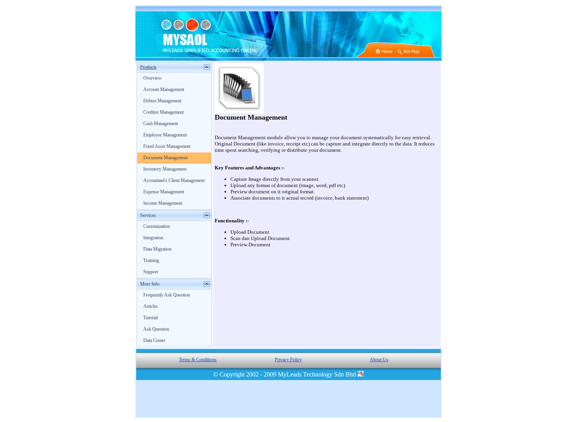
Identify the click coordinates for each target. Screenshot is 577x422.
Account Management (163, 89)
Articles (150, 306)
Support (150, 272)
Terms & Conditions (198, 359)
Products (148, 67)
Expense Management (163, 192)
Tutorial (150, 317)
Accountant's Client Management (174, 180)
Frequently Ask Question (166, 295)
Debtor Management (162, 101)
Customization (156, 226)
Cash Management (160, 123)
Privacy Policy (288, 359)
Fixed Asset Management (166, 146)
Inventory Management (164, 169)
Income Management (162, 203)
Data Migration (157, 249)
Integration (153, 237)
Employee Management (165, 135)
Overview (152, 78)
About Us (379, 359)
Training (151, 260)
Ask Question (156, 329)
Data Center (154, 340)
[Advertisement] (288, 399)
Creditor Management (163, 112)
